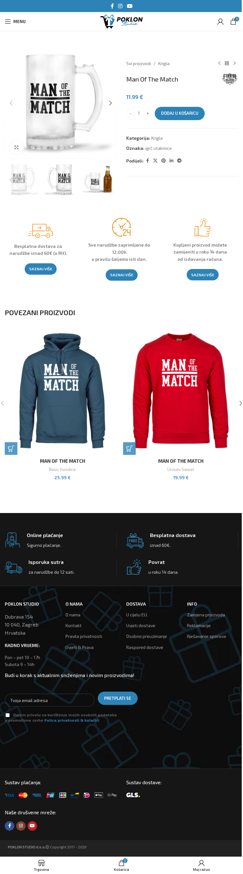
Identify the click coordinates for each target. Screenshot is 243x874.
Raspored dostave (144, 647)
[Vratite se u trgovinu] (227, 63)
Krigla (164, 63)
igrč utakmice (158, 148)
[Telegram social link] (179, 160)
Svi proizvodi (138, 63)
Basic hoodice (62, 469)
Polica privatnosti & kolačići (71, 720)
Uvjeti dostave (140, 625)
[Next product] (234, 63)
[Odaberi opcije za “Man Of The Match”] (11, 448)
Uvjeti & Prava (79, 647)
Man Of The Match (62, 461)
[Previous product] (219, 63)
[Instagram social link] (120, 6)
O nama (72, 614)
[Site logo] (121, 20)
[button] (11, 103)
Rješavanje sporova (206, 636)
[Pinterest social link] (163, 160)
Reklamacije (199, 625)
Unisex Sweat (180, 469)
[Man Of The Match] (62, 391)
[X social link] (155, 160)
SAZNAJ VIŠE (40, 268)
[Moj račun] (220, 21)
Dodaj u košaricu (179, 113)
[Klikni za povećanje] (16, 147)
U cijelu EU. (137, 614)
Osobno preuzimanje (146, 636)
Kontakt (73, 625)
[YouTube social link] (129, 6)
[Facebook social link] (112, 6)
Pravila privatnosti (83, 636)
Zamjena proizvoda (206, 614)
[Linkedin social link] (171, 160)
